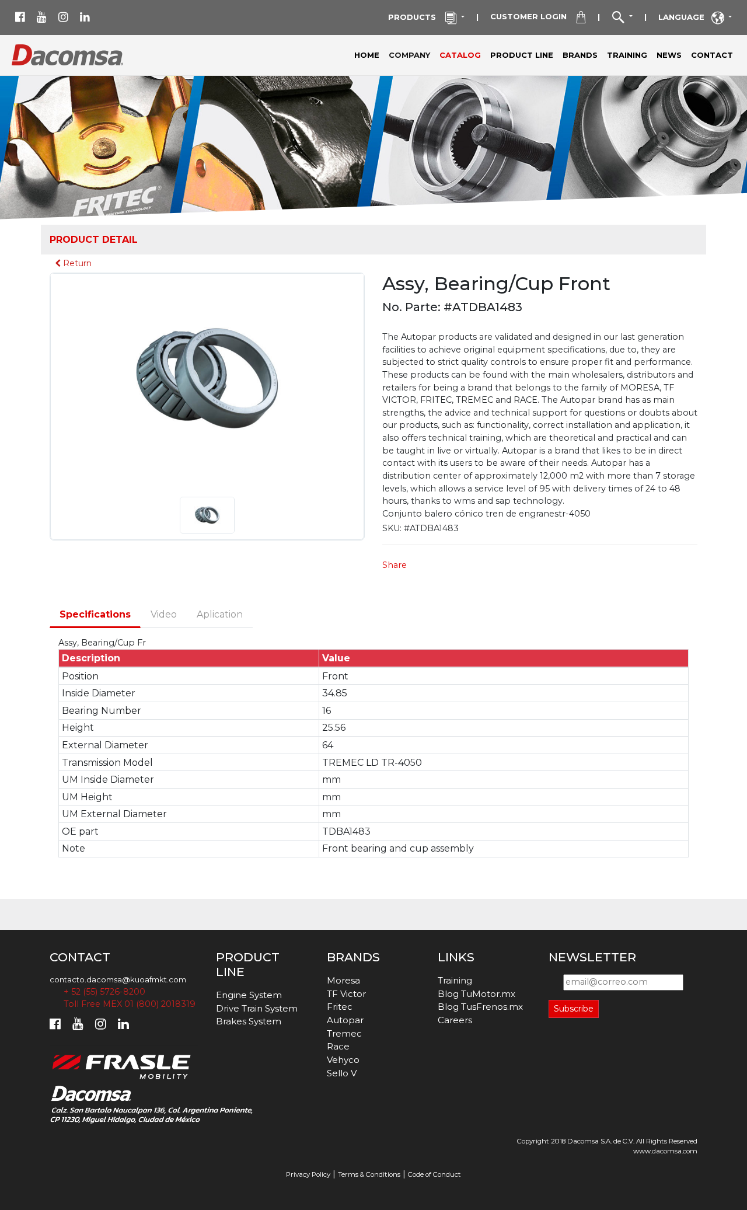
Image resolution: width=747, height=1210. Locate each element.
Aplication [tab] (220, 614)
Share (394, 565)
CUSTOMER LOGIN (533, 16)
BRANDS (580, 55)
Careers (455, 1020)
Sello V (342, 1073)
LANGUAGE (684, 17)
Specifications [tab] (95, 614)
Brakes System (248, 1021)
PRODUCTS (416, 17)
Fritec (339, 1006)
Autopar (345, 1020)
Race (338, 1046)
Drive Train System (257, 1008)
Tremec (344, 1033)
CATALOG (460, 55)
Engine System (249, 994)
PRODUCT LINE (521, 55)
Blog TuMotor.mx (476, 993)
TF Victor (346, 993)
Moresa (343, 980)
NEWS (669, 55)
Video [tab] (164, 614)
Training (455, 980)
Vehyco (343, 1059)
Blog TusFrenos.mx (480, 1006)
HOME (366, 55)
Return (76, 263)
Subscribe (574, 1008)
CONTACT (712, 55)
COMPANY (412, 55)
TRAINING (627, 55)
